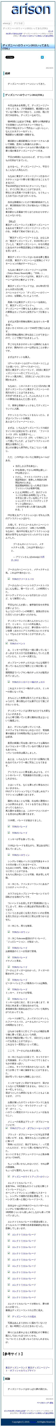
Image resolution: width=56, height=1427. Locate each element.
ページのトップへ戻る (45, 1403)
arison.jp (6, 23)
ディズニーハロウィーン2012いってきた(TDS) (36, 36)
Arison (33, 1422)
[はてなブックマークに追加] (42, 58)
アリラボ (18, 23)
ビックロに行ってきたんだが (14, 1411)
